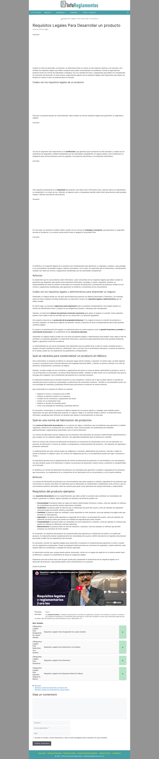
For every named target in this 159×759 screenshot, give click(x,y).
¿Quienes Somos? (105, 753)
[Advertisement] (79, 51)
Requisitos (38, 685)
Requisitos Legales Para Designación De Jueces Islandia (52, 689)
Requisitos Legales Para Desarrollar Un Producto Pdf (51, 687)
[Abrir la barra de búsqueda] (127, 12)
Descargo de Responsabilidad (87, 753)
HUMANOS (73, 12)
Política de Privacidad (54, 753)
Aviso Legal (42, 753)
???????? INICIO (36, 12)
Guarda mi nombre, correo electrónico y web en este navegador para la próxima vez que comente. (71, 738)
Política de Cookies (69, 753)
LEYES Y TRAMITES (89, 12)
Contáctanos (117, 753)
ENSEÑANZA (60, 12)
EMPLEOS (47, 12)
